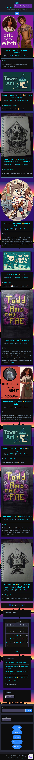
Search (4, 708)
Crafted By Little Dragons (22, 55)
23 (27, 639)
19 (13, 639)
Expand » (12, 362)
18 (10, 639)
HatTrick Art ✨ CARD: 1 (17, 275)
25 (10, 642)
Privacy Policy (17, 741)
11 (10, 635)
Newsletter (17, 746)
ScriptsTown (23, 757)
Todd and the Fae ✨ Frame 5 (17, 340)
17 (7, 639)
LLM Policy (17, 727)
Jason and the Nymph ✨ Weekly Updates (16, 677)
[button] (30, 756)
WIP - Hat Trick (7, 282)
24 (7, 642)
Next (22, 605)
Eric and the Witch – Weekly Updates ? (15, 662)
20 (17, 639)
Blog (5, 60)
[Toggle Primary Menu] (17, 13)
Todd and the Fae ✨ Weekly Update (17, 516)
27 (17, 642)
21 (20, 639)
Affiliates (17, 737)
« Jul (16, 651)
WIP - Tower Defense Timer (10, 105)
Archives (4, 717)
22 (24, 639)
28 (18, 605)
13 (17, 635)
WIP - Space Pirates (8, 169)
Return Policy (17, 732)
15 (23, 635)
